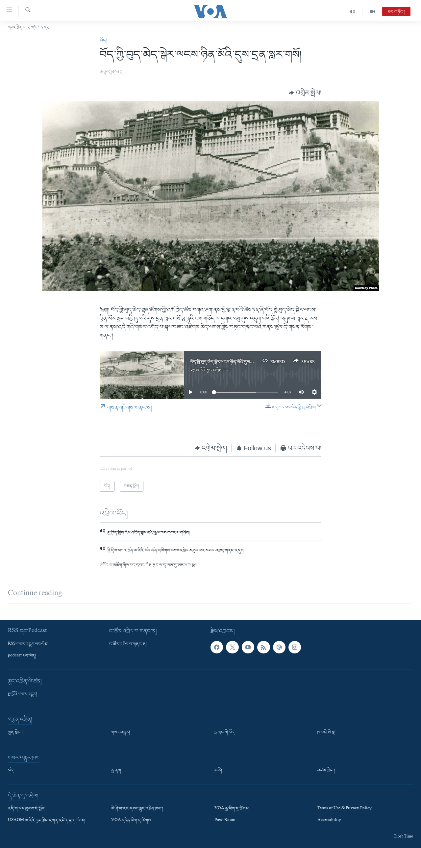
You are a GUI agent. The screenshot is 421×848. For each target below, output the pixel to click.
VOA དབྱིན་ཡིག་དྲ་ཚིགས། (131, 820)
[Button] (305, 93)
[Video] (372, 11)
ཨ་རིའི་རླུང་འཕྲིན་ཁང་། (213, 370)
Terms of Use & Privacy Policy (344, 809)
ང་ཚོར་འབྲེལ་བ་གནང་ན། (128, 644)
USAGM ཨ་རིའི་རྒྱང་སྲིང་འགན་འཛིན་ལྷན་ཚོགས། (46, 820)
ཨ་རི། (218, 770)
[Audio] (352, 11)
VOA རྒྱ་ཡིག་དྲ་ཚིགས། (231, 809)
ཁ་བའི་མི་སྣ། (326, 732)
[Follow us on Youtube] (248, 647)
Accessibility (329, 820)
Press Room (224, 820)
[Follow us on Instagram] (294, 647)
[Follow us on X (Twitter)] (232, 647)
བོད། (103, 40)
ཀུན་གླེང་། (15, 732)
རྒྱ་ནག (116, 770)
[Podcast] (279, 647)
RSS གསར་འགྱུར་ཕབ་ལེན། (28, 644)
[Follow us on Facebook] (216, 647)
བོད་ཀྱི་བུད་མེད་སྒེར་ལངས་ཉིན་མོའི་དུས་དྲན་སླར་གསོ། (230, 361)
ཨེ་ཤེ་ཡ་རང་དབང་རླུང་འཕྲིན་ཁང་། (137, 809)
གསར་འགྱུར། (120, 732)
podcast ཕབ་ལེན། (22, 656)
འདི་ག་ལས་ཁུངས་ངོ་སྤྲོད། (26, 809)
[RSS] (263, 647)
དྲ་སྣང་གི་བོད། (224, 732)
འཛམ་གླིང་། (326, 770)
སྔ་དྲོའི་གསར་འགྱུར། (22, 694)
